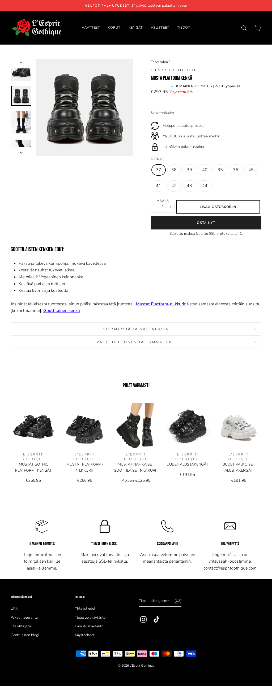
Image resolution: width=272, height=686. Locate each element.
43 (189, 186)
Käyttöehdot (85, 634)
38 (174, 170)
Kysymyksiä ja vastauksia (136, 329)
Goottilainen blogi (25, 634)
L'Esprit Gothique (174, 70)
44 (204, 186)
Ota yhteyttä (21, 626)
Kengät (136, 27)
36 (235, 170)
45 (251, 170)
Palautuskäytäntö (89, 626)
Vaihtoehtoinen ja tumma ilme (136, 342)
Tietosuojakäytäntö (90, 617)
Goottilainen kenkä (61, 311)
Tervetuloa (159, 61)
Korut (114, 27)
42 (174, 186)
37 (158, 170)
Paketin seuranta (24, 617)
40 (204, 170)
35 (220, 170)
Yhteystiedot (85, 608)
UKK (14, 608)
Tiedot (183, 27)
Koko (157, 159)
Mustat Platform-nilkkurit (161, 304)
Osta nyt (206, 222)
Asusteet (160, 27)
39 (189, 170)
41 (158, 186)
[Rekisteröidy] (178, 601)
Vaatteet (91, 27)
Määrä (163, 201)
